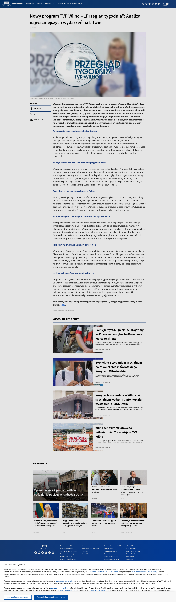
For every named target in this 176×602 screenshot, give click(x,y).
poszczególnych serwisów (65, 581)
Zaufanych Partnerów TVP (99, 590)
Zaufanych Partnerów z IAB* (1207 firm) (104, 572)
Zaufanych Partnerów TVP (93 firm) (144, 572)
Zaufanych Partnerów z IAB (66, 590)
